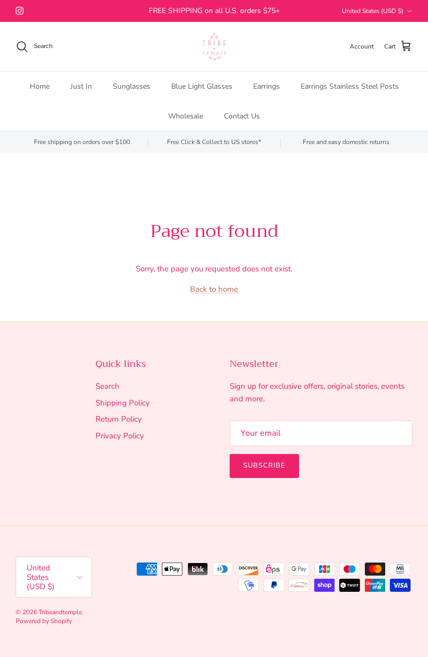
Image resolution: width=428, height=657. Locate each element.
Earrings (266, 86)
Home (40, 86)
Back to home (214, 289)
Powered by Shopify (44, 621)
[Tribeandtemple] (214, 46)
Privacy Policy (120, 436)
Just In (81, 86)
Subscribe (264, 465)
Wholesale (185, 116)
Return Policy (119, 419)
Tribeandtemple (60, 612)
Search (108, 386)
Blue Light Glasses (201, 86)
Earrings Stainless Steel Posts (350, 86)
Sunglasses (131, 86)
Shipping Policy (123, 403)
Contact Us (242, 116)
